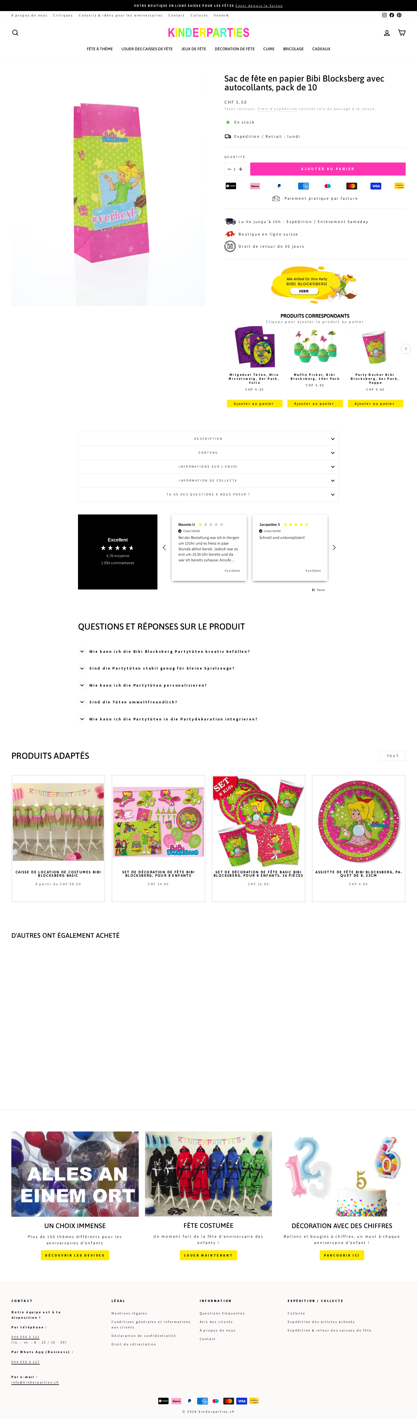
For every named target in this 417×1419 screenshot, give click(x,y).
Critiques (63, 15)
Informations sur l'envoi (208, 466)
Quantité (235, 157)
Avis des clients (216, 1322)
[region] (249, 548)
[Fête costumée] (208, 1174)
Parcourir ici (342, 1255)
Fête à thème (100, 49)
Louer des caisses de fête (147, 49)
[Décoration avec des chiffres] (342, 1174)
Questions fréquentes (222, 1313)
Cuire (269, 49)
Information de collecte (208, 480)
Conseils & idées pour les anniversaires (121, 15)
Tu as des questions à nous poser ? (208, 494)
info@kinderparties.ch (35, 1382)
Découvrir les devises (75, 1255)
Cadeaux (321, 49)
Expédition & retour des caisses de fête (330, 1330)
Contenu (208, 453)
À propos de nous (29, 15)
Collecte (199, 15)
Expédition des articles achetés (321, 1322)
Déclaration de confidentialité (143, 1335)
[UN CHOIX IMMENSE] (75, 1174)
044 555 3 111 (25, 1337)
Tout (393, 756)
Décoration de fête (235, 49)
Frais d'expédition (277, 109)
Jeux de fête (193, 49)
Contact (177, 15)
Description (208, 439)
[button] (165, 548)
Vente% (221, 15)
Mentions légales (129, 1313)
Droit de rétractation (133, 1344)
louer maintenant (208, 1255)
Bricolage (293, 49)
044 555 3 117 (25, 1362)
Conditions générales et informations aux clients (151, 1324)
